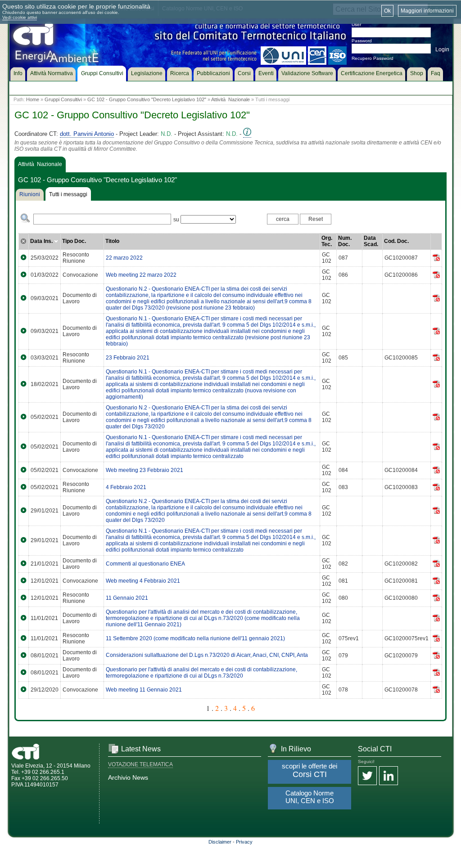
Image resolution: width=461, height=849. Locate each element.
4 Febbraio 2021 (126, 487)
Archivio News (128, 777)
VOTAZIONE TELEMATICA (140, 764)
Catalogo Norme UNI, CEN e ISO (309, 796)
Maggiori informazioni (427, 11)
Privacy (244, 842)
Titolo (112, 241)
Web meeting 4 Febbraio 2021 (143, 581)
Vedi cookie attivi (19, 17)
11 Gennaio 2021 (127, 598)
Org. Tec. (326, 241)
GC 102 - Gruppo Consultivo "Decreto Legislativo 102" (146, 99)
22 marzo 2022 (124, 258)
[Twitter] (367, 776)
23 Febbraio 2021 (127, 358)
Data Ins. (42, 241)
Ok (387, 11)
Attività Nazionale (230, 99)
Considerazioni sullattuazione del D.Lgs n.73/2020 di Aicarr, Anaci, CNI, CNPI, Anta (207, 655)
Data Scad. (371, 241)
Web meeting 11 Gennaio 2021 (144, 690)
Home (32, 99)
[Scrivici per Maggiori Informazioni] (247, 134)
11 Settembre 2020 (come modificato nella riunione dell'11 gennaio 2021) (195, 638)
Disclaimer (219, 842)
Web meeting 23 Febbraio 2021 (144, 470)
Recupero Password (372, 58)
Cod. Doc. (396, 241)
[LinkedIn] (388, 776)
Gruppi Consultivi (63, 99)
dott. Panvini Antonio (87, 133)
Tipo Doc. (74, 241)
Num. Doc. (345, 241)
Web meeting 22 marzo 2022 (141, 275)
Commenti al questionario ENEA (145, 564)
